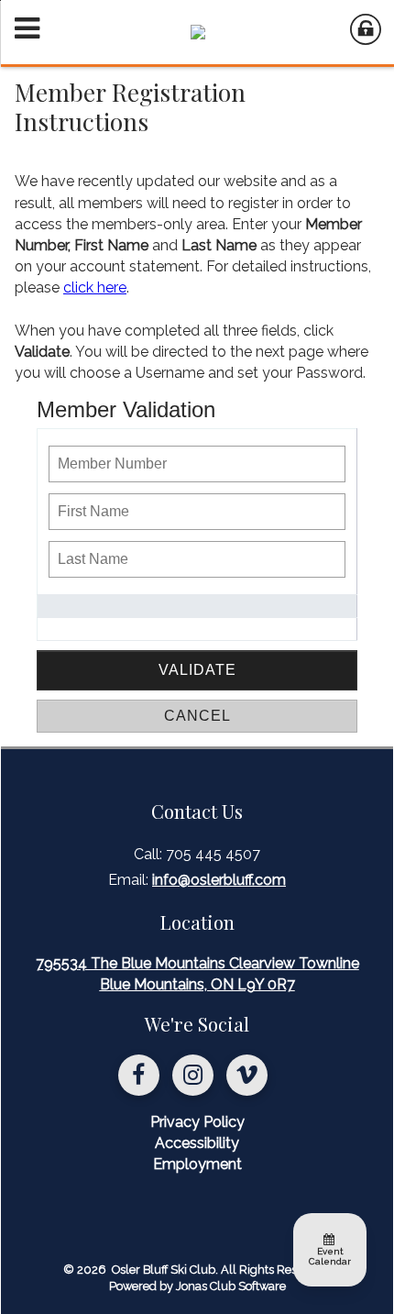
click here (94, 287)
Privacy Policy (197, 1122)
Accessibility (197, 1143)
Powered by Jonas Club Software (197, 1286)
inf (219, 880)
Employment (197, 1164)
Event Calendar (330, 1256)
